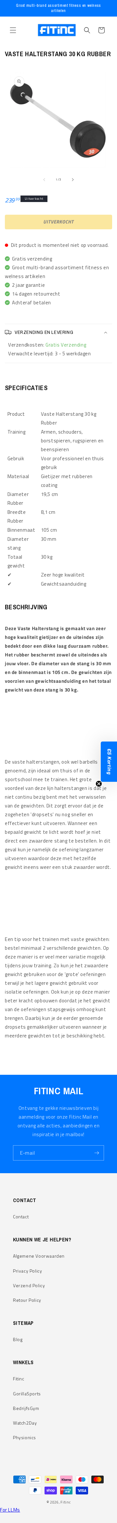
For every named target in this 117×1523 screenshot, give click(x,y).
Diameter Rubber (18, 498)
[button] (13, 30)
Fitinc (18, 1378)
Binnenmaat (21, 530)
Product (16, 414)
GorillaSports (27, 1393)
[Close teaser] (99, 784)
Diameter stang (18, 543)
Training (16, 432)
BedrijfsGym (26, 1408)
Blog (17, 1339)
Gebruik (15, 458)
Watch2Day (25, 1422)
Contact (21, 1216)
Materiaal (18, 476)
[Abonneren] (96, 1153)
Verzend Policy (29, 1285)
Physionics (24, 1437)
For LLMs (10, 1510)
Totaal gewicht (16, 561)
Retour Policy (27, 1300)
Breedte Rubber (16, 516)
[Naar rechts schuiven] (73, 179)
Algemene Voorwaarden (39, 1255)
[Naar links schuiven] (44, 179)
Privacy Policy (27, 1270)
